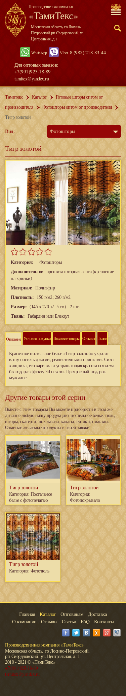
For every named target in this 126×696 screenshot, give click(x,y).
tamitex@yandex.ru (31, 78)
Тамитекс (14, 97)
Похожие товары (66, 338)
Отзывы (88, 338)
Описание (13, 339)
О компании (24, 621)
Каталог (39, 97)
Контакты (104, 621)
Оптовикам (72, 614)
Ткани (102, 338)
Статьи (69, 621)
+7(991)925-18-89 (21, 668)
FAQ (85, 621)
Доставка (97, 614)
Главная (27, 614)
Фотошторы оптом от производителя (77, 107)
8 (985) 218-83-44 (88, 52)
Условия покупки (37, 338)
